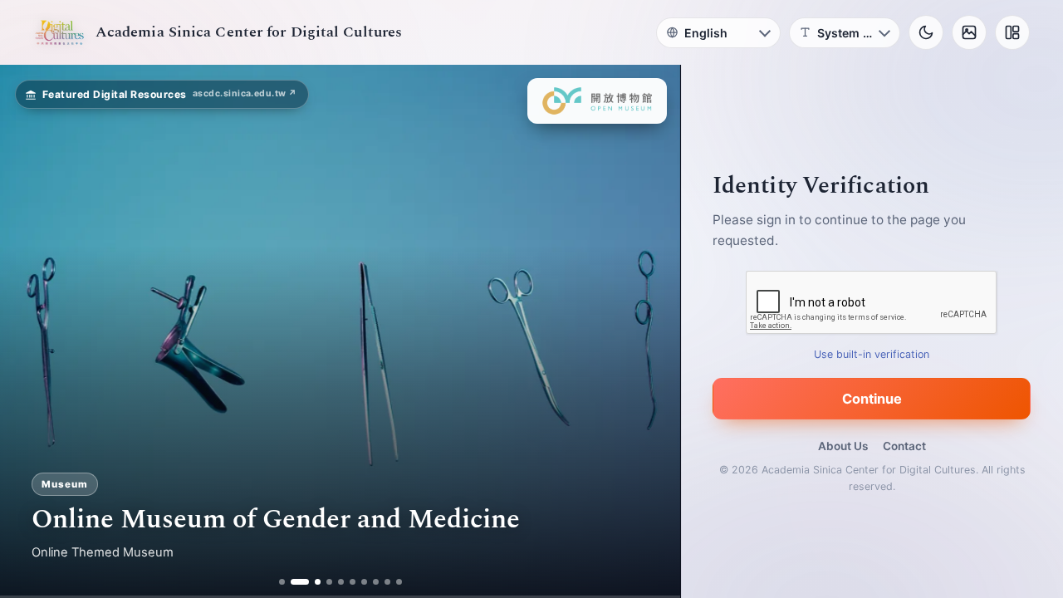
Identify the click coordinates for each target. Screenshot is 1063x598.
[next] (650, 331)
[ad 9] (387, 582)
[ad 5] (341, 582)
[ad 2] (293, 582)
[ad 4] (329, 582)
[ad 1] (282, 582)
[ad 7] (364, 582)
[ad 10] (399, 582)
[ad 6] (352, 582)
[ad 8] (376, 582)
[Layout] (1012, 32)
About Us (843, 446)
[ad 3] (311, 582)
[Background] (969, 32)
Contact (904, 446)
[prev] (30, 331)
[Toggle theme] (926, 32)
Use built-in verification (872, 354)
